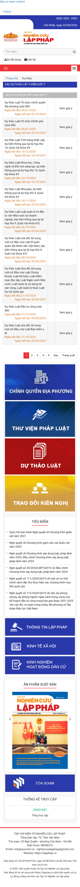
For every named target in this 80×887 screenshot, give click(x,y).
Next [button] (70, 719)
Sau (56, 355)
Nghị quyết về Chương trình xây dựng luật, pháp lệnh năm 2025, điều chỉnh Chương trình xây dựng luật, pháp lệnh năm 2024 (40, 557)
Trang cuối (68, 355)
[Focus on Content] (14, 12)
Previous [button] (9, 719)
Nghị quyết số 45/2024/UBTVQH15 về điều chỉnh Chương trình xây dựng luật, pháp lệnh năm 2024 (38, 570)
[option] (40, 731)
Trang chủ (12, 78)
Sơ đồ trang (14, 59)
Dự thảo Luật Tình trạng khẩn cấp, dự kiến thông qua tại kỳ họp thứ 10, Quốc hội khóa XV (25, 144)
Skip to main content (12, 1)
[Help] (3, 6)
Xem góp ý (66, 108)
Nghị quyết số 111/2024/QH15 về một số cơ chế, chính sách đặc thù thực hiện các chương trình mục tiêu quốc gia (40, 582)
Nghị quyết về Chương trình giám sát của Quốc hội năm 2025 (39, 544)
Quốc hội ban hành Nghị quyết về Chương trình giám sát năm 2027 (40, 534)
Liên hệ (31, 59)
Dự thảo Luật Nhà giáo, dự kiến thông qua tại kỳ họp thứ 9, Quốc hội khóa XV (24, 193)
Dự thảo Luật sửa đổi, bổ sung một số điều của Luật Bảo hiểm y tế (24, 329)
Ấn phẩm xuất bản (39, 685)
